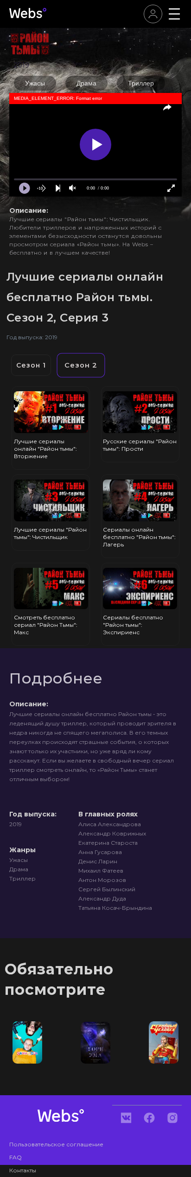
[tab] (31, 365)
